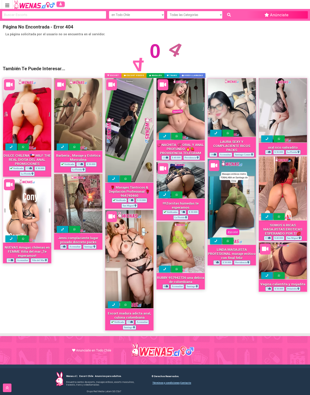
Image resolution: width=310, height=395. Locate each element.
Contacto (185, 382)
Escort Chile (86, 376)
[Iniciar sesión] (61, 4)
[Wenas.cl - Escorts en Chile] (28, 4)
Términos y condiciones (166, 382)
